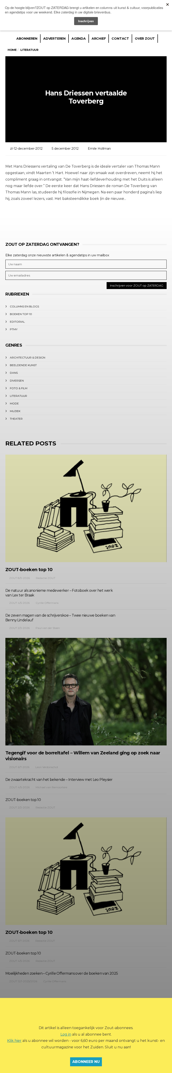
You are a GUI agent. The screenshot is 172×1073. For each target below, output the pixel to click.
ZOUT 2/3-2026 (19, 628)
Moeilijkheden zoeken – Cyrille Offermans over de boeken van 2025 (61, 973)
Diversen (17, 380)
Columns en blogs (24, 306)
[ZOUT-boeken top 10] (86, 508)
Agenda (78, 39)
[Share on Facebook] (60, 219)
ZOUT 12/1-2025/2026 (23, 981)
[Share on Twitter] (73, 219)
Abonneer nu (86, 1062)
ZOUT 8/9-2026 (19, 578)
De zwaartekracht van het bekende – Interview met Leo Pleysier (58, 779)
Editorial (17, 321)
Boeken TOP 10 (21, 314)
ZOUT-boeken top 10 (28, 569)
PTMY (13, 329)
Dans (14, 372)
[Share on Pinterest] (97, 219)
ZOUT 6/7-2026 (19, 767)
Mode (14, 403)
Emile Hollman (99, 149)
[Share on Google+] (85, 219)
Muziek (15, 411)
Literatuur (18, 395)
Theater (16, 418)
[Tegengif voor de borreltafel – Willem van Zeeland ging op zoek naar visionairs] (86, 691)
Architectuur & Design (27, 357)
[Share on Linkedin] (110, 219)
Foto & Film (18, 388)
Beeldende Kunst (23, 365)
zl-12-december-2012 (26, 149)
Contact (120, 39)
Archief (99, 39)
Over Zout (145, 39)
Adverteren (54, 39)
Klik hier (14, 1040)
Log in (65, 1034)
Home (12, 50)
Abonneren (26, 39)
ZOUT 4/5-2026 (19, 603)
